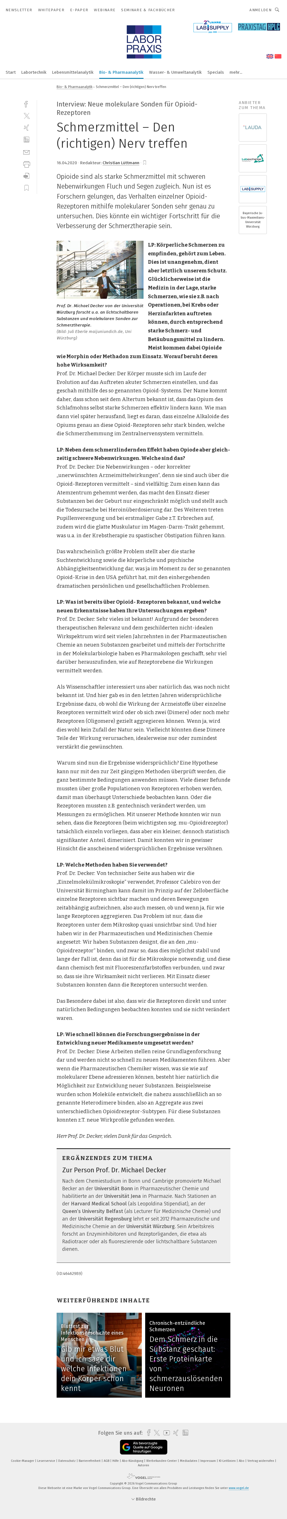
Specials (215, 72)
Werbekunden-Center (162, 1461)
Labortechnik (34, 72)
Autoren (143, 1465)
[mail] (26, 151)
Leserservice (46, 1461)
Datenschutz (67, 1461)
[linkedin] (26, 139)
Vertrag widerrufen (261, 1461)
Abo (242, 1461)
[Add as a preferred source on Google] (143, 1447)
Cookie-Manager (23, 1461)
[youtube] (165, 1432)
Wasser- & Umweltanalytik (175, 72)
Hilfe (116, 1461)
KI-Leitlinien (228, 1461)
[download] (26, 175)
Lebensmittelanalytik (73, 72)
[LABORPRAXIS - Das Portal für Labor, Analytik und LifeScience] (11, 72)
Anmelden (260, 10)
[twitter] (26, 115)
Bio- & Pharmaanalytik (121, 72)
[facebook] (26, 103)
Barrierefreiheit (90, 1461)
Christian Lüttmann (121, 162)
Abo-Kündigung (133, 1461)
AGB (107, 1461)
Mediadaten (189, 1461)
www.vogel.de (239, 1488)
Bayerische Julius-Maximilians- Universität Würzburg (253, 220)
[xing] (26, 127)
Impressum (208, 1461)
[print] (26, 163)
